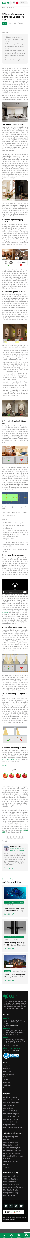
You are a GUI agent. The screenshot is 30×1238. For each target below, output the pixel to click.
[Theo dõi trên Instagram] (11, 1206)
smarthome (5, 613)
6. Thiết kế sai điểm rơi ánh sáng (15, 53)
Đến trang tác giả (9, 868)
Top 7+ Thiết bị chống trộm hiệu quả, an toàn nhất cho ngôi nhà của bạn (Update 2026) (14, 976)
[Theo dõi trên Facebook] (6, 1206)
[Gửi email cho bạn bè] (16, 837)
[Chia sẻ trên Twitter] (13, 837)
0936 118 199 (14, 1045)
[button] (23, 2)
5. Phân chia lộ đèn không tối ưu (15, 50)
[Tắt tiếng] (24, 592)
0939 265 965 (14, 1035)
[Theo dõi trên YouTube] (21, 1206)
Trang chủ (5, 7)
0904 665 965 (14, 1026)
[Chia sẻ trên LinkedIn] (22, 837)
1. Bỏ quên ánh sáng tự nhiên (14, 37)
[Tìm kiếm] (10, 3)
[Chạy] (4, 592)
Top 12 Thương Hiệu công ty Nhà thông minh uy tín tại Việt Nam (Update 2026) (15, 909)
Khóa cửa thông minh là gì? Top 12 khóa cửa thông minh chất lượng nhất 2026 (15, 944)
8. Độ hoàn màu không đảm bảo (14, 60)
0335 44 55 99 (14, 1050)
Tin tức (11, 7)
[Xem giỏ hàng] (14, 3)
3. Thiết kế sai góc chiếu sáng (14, 44)
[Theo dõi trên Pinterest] (16, 1206)
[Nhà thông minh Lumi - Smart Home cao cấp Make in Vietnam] (5, 3)
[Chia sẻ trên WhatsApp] (7, 837)
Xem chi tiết (7, 914)
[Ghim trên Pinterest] (19, 837)
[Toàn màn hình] (26, 592)
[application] (15, 586)
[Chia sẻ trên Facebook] (10, 837)
